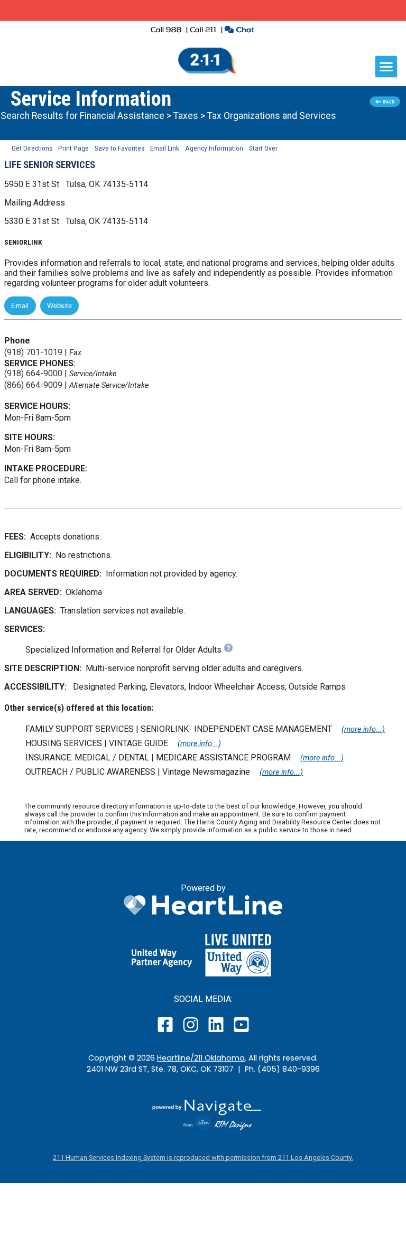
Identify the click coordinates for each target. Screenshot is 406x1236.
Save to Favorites (119, 148)
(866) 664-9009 (33, 385)
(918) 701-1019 (33, 352)
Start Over (263, 148)
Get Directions (32, 148)
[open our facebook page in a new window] (166, 1032)
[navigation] (386, 66)
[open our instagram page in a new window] (191, 1032)
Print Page (73, 148)
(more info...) (363, 729)
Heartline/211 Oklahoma (201, 1058)
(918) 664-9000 (33, 373)
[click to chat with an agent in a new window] (239, 31)
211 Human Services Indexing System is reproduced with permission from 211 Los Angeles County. (203, 1157)
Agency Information (214, 148)
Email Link (164, 148)
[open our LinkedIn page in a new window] (217, 1032)
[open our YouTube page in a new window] (241, 1032)
